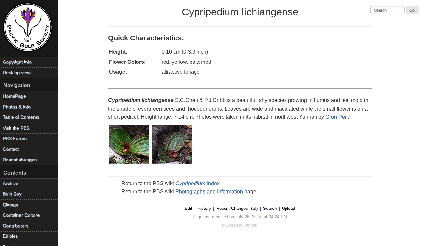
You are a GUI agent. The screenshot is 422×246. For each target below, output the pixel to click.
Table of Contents (21, 117)
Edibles (10, 236)
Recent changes (20, 159)
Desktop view (16, 72)
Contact (11, 149)
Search (270, 208)
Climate (10, 204)
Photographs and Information (209, 191)
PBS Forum (15, 138)
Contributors (15, 225)
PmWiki (251, 225)
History (204, 208)
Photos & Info (17, 106)
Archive (10, 183)
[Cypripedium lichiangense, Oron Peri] (129, 164)
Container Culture (21, 215)
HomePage (14, 96)
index (197, 183)
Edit (188, 208)
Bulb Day (12, 193)
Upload (288, 208)
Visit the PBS (16, 128)
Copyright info (17, 62)
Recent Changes (232, 208)
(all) (254, 208)
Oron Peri (336, 117)
